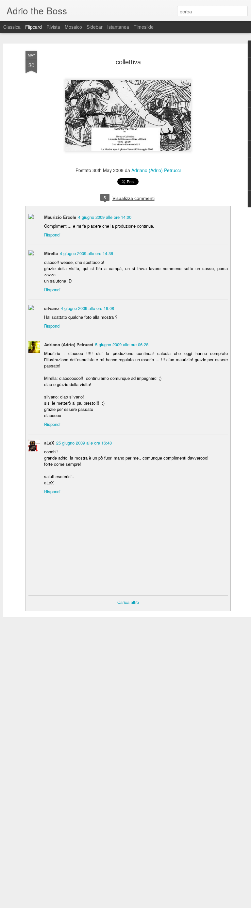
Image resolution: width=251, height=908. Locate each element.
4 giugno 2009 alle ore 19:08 (87, 308)
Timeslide (144, 27)
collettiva (128, 61)
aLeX (49, 443)
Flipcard (33, 27)
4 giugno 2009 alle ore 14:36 (86, 253)
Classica (12, 27)
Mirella (51, 253)
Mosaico (73, 27)
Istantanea (118, 27)
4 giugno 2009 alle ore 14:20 (104, 217)
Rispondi (52, 235)
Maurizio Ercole (60, 217)
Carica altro (128, 602)
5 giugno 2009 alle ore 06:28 (121, 344)
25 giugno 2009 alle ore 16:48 (84, 443)
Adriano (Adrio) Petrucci (156, 170)
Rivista (53, 27)
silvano (51, 308)
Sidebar (95, 27)
